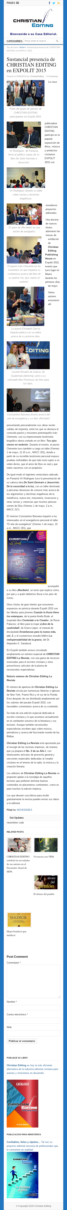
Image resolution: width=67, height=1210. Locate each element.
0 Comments (52, 76)
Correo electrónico (17, 1014)
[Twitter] (53, 2)
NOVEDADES (24, 809)
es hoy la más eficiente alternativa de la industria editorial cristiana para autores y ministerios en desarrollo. (32, 1069)
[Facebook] (49, 2)
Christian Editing (42, 1206)
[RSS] (58, 2)
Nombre (12, 1001)
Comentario (14, 962)
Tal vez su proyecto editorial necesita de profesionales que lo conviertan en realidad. (32, 1146)
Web (9, 1027)
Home (22, 47)
